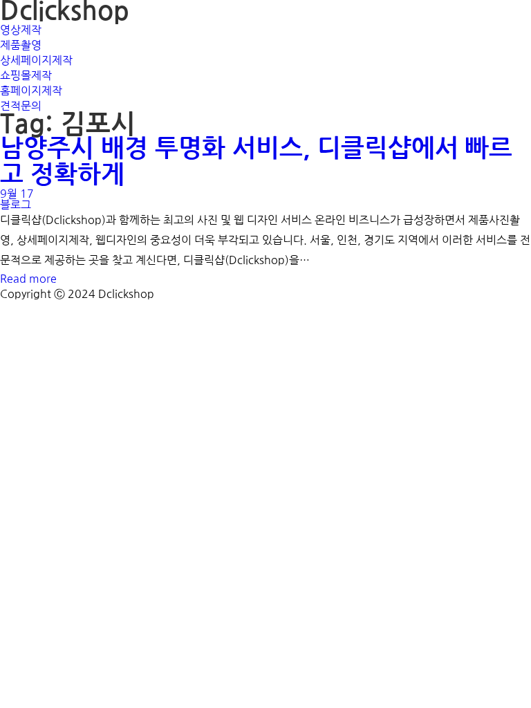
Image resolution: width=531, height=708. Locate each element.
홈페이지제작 (31, 90)
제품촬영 (20, 44)
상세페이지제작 (36, 60)
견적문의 (20, 105)
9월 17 (17, 193)
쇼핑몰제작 (26, 75)
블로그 (15, 204)
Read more (28, 278)
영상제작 (20, 29)
